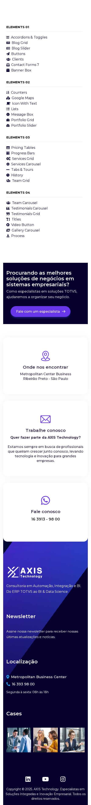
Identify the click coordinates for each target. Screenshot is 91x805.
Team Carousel (24, 203)
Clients (17, 59)
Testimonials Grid (25, 214)
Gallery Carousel (25, 230)
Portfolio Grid (22, 120)
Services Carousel (25, 164)
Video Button (22, 225)
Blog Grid (19, 43)
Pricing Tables (22, 148)
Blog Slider (20, 48)
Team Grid (20, 181)
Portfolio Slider (23, 125)
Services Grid (22, 159)
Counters (18, 92)
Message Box (21, 114)
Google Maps (22, 98)
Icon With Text (24, 103)
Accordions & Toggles (28, 37)
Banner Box (20, 70)
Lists (14, 109)
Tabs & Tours (21, 170)
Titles (16, 219)
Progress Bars (22, 153)
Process (17, 236)
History (16, 175)
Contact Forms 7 (24, 65)
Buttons (17, 54)
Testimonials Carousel (29, 208)
